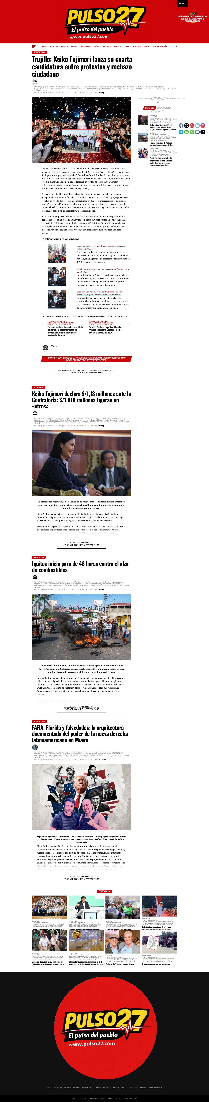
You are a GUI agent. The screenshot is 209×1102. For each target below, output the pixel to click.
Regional (74, 46)
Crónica (97, 46)
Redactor (102, 760)
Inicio (44, 46)
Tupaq (101, 93)
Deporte (147, 46)
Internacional (86, 46)
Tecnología (137, 46)
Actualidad (53, 46)
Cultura (126, 46)
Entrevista (107, 46)
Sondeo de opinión (160, 46)
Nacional (64, 46)
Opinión (116, 46)
